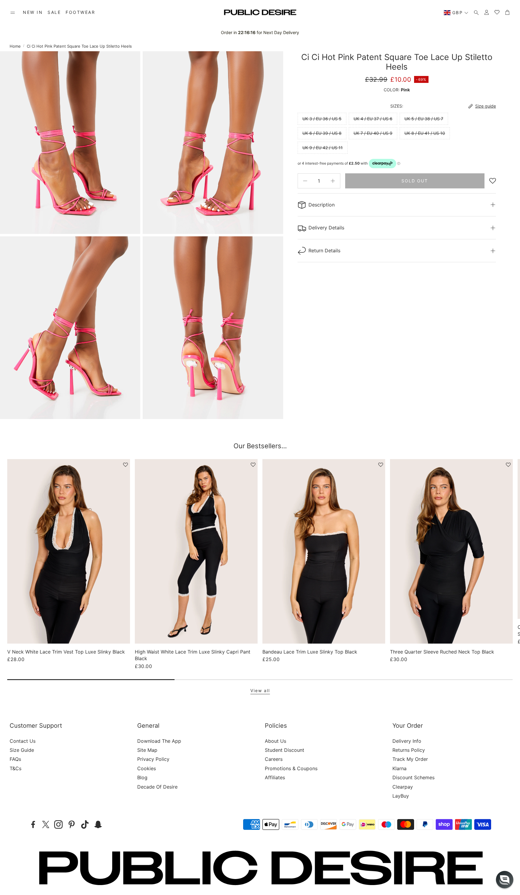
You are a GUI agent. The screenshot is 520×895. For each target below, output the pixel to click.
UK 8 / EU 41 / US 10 (424, 133)
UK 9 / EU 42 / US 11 (322, 147)
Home (15, 46)
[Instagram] (58, 824)
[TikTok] (85, 824)
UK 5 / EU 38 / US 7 (423, 118)
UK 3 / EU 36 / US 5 (322, 118)
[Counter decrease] (305, 180)
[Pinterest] (71, 824)
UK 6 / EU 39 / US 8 (322, 133)
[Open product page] (68, 551)
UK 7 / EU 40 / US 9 (373, 133)
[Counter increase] (332, 180)
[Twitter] (45, 824)
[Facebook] (33, 824)
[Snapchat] (98, 824)
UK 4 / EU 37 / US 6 (373, 118)
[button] (13, 12)
